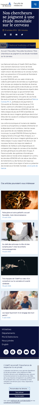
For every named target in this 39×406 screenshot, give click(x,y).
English (5, 344)
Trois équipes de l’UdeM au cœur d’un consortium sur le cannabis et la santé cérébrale (16, 281)
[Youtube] (26, 352)
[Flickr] (33, 352)
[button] (5, 34)
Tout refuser (19, 392)
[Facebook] (12, 352)
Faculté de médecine (18, 4)
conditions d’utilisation (12, 402)
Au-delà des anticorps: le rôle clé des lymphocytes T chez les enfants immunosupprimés (16, 246)
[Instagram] (6, 352)
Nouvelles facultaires (24, 51)
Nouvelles (11, 51)
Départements (8, 333)
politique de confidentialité (20, 401)
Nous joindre (8, 340)
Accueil (4, 51)
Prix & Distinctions (10, 337)
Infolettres (6, 329)
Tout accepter (19, 396)
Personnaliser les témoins (19, 389)
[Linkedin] (19, 352)
